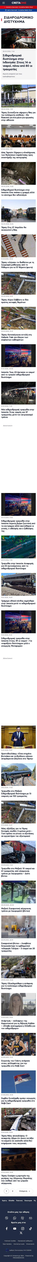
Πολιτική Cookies (10, 1241)
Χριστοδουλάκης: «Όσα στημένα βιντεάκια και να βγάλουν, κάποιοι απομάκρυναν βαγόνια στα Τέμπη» (17, 756)
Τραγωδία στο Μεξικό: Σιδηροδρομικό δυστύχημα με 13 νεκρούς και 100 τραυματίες (16, 793)
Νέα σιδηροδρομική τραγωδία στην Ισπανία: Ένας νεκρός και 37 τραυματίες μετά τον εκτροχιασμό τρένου (17, 413)
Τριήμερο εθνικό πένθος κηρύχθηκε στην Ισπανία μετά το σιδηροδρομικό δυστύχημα (18, 603)
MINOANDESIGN (18, 1258)
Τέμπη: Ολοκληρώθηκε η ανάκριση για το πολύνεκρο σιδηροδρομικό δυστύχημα (17, 986)
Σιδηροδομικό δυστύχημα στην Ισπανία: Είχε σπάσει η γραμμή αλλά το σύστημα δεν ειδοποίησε (17, 192)
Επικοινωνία (30, 1244)
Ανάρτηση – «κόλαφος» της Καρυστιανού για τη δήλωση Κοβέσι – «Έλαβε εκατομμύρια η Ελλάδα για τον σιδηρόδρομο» (18, 1024)
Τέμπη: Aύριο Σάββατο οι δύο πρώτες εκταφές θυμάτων (14, 301)
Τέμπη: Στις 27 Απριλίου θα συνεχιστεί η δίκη (13, 229)
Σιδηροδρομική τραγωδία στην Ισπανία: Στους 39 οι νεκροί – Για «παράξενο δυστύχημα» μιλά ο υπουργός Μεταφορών (16, 642)
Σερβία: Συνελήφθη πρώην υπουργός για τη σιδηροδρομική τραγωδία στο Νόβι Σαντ (18, 1100)
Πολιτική (19, 1200)
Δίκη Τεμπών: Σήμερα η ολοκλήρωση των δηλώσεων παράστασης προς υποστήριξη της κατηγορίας (18, 155)
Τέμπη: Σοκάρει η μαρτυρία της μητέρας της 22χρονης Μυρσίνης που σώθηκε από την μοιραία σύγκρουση (16, 1179)
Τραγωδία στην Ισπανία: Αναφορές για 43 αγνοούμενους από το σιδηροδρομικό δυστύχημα (17, 566)
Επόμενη (23, 1191)
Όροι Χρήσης (7, 1244)
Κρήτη (4, 1200)
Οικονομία (28, 1200)
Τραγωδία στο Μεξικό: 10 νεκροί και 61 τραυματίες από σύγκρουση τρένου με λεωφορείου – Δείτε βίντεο (18, 872)
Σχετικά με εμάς (19, 1244)
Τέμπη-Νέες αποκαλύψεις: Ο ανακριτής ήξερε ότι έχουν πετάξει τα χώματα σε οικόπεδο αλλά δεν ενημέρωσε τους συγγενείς (17, 1139)
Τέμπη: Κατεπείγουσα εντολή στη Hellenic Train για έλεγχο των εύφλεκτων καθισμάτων (16, 337)
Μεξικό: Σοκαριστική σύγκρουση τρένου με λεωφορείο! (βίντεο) (16, 910)
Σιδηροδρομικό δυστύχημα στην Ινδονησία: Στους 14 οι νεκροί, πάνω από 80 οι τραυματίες (17, 62)
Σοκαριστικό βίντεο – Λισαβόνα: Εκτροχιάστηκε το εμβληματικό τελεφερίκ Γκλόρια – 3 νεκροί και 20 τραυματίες (18, 947)
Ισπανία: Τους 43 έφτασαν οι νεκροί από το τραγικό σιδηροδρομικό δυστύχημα (17, 374)
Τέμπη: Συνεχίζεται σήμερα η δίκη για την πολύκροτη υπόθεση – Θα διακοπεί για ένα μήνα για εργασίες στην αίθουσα (18, 116)
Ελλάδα (11, 1200)
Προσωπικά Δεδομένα (25, 1241)
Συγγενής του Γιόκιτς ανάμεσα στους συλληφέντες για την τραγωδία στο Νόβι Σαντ (15, 1063)
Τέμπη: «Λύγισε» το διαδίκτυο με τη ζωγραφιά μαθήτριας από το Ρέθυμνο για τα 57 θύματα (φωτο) (17, 264)
